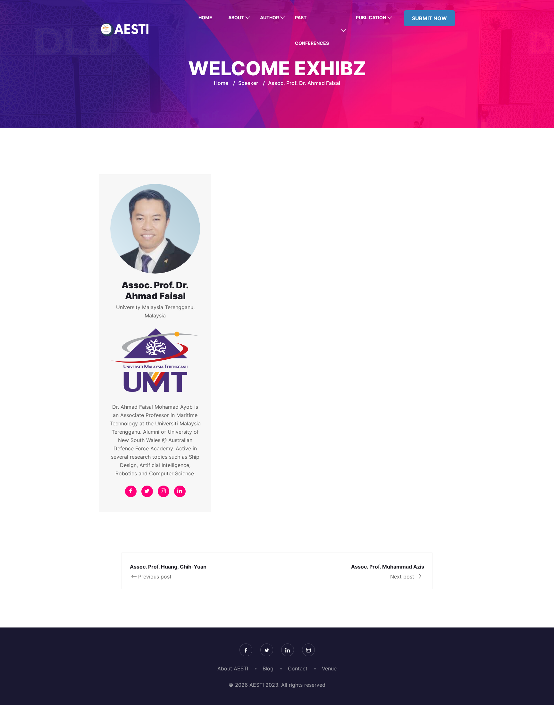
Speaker (248, 83)
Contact (297, 668)
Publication (371, 17)
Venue (329, 668)
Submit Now (429, 18)
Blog (268, 668)
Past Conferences (312, 30)
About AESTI (232, 668)
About (236, 17)
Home (205, 17)
